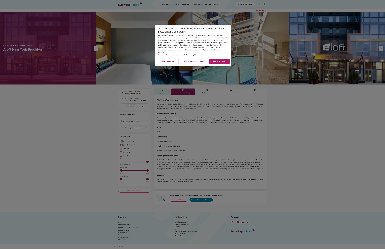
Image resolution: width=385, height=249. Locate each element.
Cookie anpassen (167, 61)
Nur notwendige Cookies (193, 61)
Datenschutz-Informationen (166, 55)
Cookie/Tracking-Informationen (193, 55)
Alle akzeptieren (219, 61)
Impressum (179, 55)
